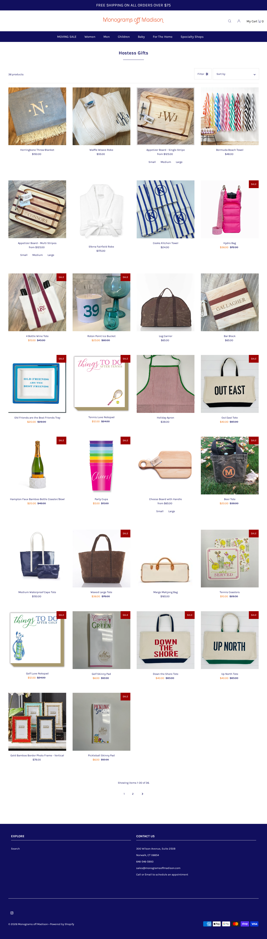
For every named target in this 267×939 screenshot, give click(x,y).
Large (179, 161)
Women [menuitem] (89, 37)
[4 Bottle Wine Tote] (37, 302)
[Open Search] (229, 20)
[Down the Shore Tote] (166, 640)
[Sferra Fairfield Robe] (102, 211)
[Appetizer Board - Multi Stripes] (37, 209)
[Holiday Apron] (166, 384)
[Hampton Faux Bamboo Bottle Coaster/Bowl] (37, 466)
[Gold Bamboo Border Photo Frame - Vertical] (37, 722)
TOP (259, 932)
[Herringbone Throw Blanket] (37, 116)
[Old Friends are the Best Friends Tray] (37, 384)
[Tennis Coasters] (230, 559)
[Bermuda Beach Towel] (230, 116)
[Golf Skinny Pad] (102, 640)
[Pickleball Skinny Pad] (102, 722)
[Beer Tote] (230, 466)
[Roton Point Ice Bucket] (102, 302)
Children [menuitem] (124, 37)
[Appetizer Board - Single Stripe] (166, 116)
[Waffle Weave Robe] (102, 116)
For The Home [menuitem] (163, 37)
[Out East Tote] (230, 384)
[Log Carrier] (166, 302)
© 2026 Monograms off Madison (28, 924)
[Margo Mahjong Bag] (166, 559)
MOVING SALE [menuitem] (66, 37)
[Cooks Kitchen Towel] (166, 209)
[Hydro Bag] (230, 209)
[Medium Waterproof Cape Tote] (37, 559)
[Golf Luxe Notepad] (37, 640)
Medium (166, 161)
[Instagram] (11, 913)
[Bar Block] (230, 302)
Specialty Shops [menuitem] (192, 37)
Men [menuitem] (106, 37)
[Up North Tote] (230, 640)
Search (15, 848)
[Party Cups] (102, 466)
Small (152, 161)
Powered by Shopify (62, 924)
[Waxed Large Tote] (102, 559)
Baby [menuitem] (141, 37)
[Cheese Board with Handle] (166, 466)
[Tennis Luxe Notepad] (102, 383)
